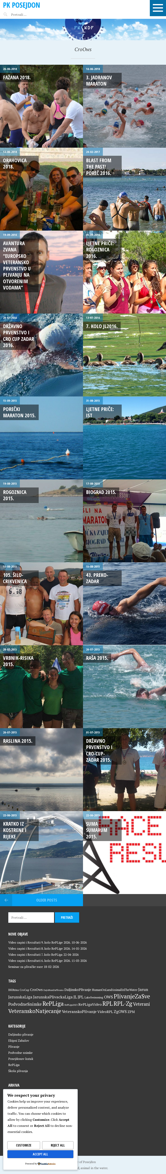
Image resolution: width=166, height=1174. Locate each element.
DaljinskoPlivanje (77, 989)
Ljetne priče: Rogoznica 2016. (100, 249)
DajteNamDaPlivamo (54, 990)
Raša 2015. (97, 657)
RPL (107, 1003)
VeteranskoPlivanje (79, 1011)
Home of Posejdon (83, 1162)
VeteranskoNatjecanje (34, 1011)
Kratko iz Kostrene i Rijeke (15, 830)
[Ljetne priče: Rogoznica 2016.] (124, 272)
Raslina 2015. (17, 740)
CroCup (24, 990)
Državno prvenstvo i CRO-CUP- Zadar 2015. (99, 750)
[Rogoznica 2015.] (41, 520)
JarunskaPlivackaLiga (53, 997)
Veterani (141, 1004)
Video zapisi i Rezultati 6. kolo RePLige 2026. (39, 961)
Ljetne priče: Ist (100, 412)
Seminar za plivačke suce (25, 967)
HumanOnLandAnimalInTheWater (114, 990)
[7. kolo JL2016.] (124, 355)
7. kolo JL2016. (102, 326)
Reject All (58, 1145)
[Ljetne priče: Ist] (124, 437)
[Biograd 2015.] (124, 520)
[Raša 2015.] (124, 686)
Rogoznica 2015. (14, 495)
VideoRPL (105, 1011)
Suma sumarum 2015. (96, 830)
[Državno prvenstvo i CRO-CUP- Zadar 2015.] (124, 769)
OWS (108, 997)
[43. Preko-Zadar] (124, 603)
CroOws (36, 989)
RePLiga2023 (71, 1004)
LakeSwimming (93, 997)
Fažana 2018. (17, 77)
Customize (23, 1145)
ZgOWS (120, 1011)
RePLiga (53, 1003)
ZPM (131, 1011)
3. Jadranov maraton (99, 80)
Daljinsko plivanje (20, 1034)
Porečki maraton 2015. (19, 412)
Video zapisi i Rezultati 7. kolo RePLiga (35, 955)
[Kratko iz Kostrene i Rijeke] (41, 852)
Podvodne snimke (20, 1053)
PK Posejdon (21, 5)
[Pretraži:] (28, 14)
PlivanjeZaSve (132, 996)
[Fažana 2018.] (41, 106)
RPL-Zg (123, 1003)
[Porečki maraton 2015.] (41, 437)
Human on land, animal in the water (82, 1168)
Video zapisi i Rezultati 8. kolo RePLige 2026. (39, 948)
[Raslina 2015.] (41, 769)
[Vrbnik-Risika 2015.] (41, 686)
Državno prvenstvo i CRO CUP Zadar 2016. (18, 336)
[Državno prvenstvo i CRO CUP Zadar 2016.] (41, 355)
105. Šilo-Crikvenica (15, 578)
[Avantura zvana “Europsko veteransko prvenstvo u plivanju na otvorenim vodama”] (41, 272)
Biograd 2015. (101, 491)
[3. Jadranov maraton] (124, 106)
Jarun (143, 989)
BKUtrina (13, 990)
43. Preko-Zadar (97, 578)
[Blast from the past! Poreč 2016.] (124, 189)
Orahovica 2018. (15, 163)
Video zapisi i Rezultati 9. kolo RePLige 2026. (39, 942)
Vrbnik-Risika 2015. (18, 661)
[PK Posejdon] (83, 29)
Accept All (40, 1154)
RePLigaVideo (90, 1004)
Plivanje (13, 1047)
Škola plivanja (18, 1071)
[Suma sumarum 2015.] (124, 852)
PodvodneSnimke (25, 1004)
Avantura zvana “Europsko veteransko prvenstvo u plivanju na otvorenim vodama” (17, 265)
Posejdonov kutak (20, 1059)
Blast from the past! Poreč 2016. (98, 166)
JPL (81, 997)
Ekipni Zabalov (18, 1040)
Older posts (46, 900)
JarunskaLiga (20, 997)
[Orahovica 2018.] (41, 189)
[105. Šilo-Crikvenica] (41, 603)
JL (75, 997)
